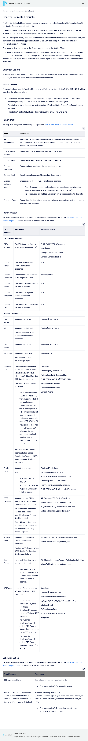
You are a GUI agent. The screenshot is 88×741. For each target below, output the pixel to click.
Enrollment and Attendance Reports (23, 11)
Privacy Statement (20, 733)
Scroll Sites (61, 737)
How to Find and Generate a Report (59, 125)
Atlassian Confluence (73, 737)
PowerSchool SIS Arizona (19, 3)
